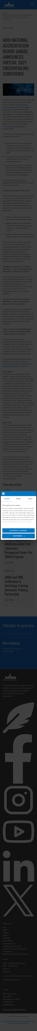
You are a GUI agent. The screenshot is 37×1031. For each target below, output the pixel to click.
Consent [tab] (6, 498)
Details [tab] (18, 498)
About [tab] (30, 498)
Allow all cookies (18, 530)
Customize (17, 536)
